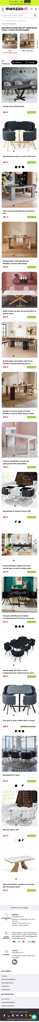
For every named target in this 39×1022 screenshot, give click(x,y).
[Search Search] (35, 15)
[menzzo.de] (9, 1015)
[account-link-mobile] (32, 9)
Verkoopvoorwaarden (8, 1006)
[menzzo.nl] (17, 1015)
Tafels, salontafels (11, 20)
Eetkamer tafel (21, 20)
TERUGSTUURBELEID (8, 979)
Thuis (3, 20)
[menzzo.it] (13, 1015)
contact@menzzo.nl (18, 952)
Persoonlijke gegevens (8, 1002)
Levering (4, 976)
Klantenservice (6, 989)
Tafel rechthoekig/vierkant (10, 52)
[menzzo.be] (26, 1015)
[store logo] (17, 8)
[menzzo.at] (22, 1015)
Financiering (5, 986)
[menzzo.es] (30, 1015)
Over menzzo (5, 999)
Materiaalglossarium (8, 983)
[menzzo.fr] (4, 1015)
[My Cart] (36, 9)
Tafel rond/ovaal (27, 51)
